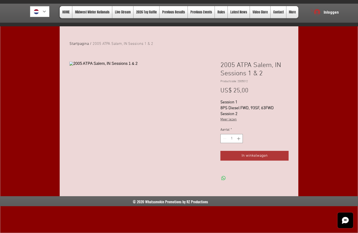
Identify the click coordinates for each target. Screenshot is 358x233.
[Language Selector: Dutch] (39, 11)
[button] (312, 10)
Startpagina (79, 43)
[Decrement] (224, 138)
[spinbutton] (231, 138)
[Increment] (239, 138)
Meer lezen (228, 119)
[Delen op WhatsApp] (223, 178)
